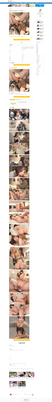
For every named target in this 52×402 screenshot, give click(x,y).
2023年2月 (37, 53)
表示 (22, 42)
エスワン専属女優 (37, 67)
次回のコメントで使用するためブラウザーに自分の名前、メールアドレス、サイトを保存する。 (18, 363)
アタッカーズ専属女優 (38, 66)
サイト (10, 361)
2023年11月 (37, 48)
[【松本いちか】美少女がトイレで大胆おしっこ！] (23, 343)
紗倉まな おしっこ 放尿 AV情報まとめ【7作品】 (42, 26)
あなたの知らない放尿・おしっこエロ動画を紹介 (26, 400)
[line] (24, 343)
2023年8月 (37, 50)
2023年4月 (37, 52)
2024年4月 (37, 45)
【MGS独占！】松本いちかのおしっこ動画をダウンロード (21, 39)
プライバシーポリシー (26, 398)
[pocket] (21, 343)
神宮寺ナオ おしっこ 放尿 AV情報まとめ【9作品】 (42, 39)
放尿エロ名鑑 (26, 399)
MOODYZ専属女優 (38, 60)
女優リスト (37, 72)
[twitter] (19, 343)
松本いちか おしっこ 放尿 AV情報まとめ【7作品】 (42, 32)
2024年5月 (37, 44)
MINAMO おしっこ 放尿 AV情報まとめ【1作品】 (41, 22)
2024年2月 (37, 46)
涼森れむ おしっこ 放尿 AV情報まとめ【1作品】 (42, 29)
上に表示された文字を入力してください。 (13, 365)
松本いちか (23, 50)
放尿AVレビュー (37, 73)
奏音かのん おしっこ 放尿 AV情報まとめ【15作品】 (42, 36)
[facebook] (20, 343)
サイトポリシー (23, 398)
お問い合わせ (29, 398)
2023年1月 (37, 54)
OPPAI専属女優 (37, 61)
